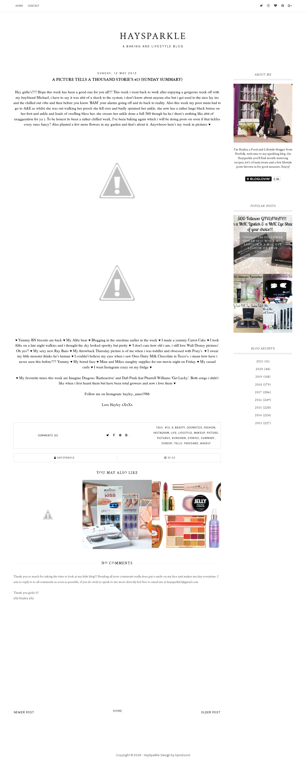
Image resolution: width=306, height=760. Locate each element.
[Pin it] (120, 435)
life (174, 432)
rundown (179, 438)
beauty (180, 427)
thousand (191, 443)
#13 (167, 427)
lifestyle (185, 432)
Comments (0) (48, 435)
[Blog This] (126, 435)
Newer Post (24, 712)
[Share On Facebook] (114, 435)
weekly (205, 443)
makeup (199, 432)
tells (178, 443)
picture (212, 432)
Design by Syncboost (175, 755)
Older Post (210, 712)
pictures (163, 438)
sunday (167, 443)
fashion (209, 427)
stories (193, 438)
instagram (161, 432)
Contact (33, 5)
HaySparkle (151, 755)
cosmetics (194, 427)
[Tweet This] (107, 435)
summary (208, 438)
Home (19, 5)
